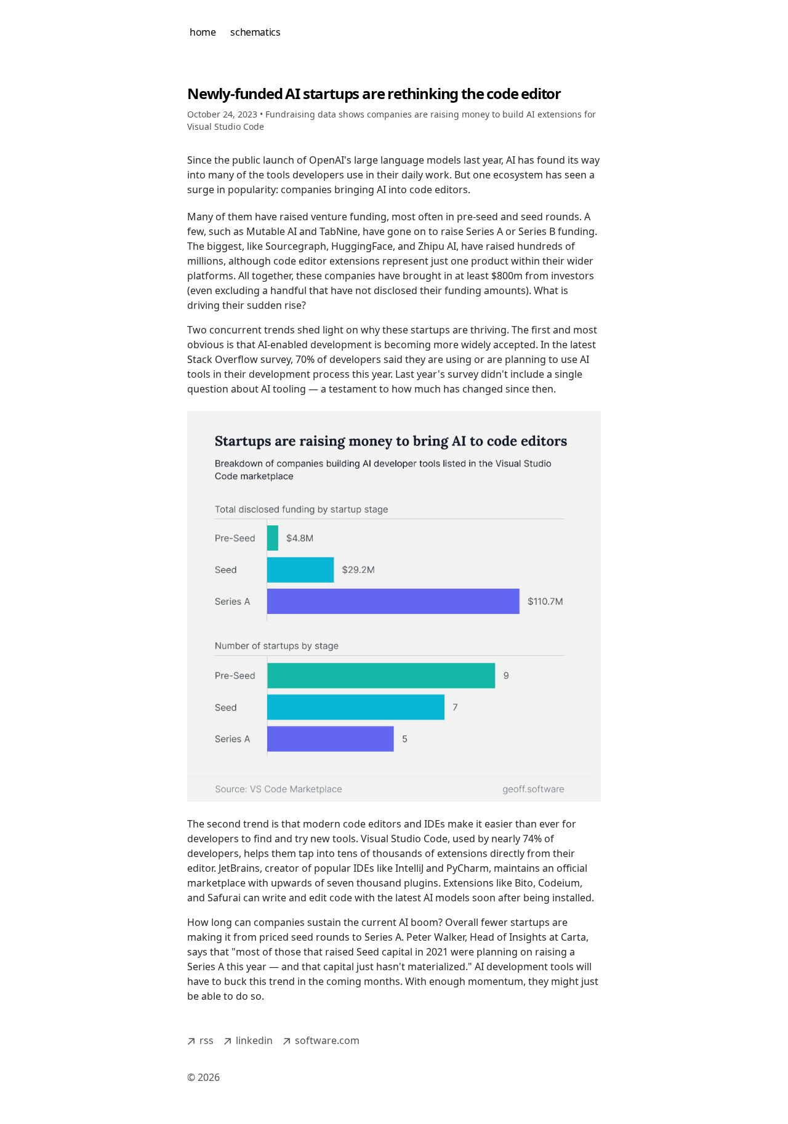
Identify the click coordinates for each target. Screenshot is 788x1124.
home (202, 32)
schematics (255, 32)
